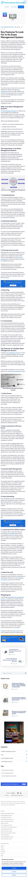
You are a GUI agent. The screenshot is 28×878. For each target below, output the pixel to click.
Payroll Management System (6, 829)
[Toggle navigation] (25, 2)
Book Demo (21, 6)
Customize (14, 871)
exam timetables (11, 533)
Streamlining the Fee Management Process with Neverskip (15, 651)
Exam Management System (9, 111)
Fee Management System (14, 761)
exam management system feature (9, 775)
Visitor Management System (6, 838)
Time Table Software (5, 834)
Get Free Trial (14, 6)
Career (2, 847)
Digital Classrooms (4, 823)
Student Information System (6, 831)
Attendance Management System (14, 751)
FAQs (2, 855)
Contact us (3, 631)
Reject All (14, 875)
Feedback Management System (7, 819)
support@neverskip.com (17, 795)
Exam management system (7, 773)
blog (14, 754)
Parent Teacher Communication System (9, 827)
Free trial (2, 849)
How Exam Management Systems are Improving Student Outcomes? (10, 660)
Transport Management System (7, 836)
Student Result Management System (8, 833)
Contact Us (7, 6)
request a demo (16, 631)
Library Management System (6, 825)
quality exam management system (16, 371)
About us (2, 845)
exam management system (12, 353)
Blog (13, 793)
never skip (18, 27)
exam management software (8, 770)
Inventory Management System (7, 821)
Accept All (14, 868)
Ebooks (2, 853)
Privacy (7, 795)
